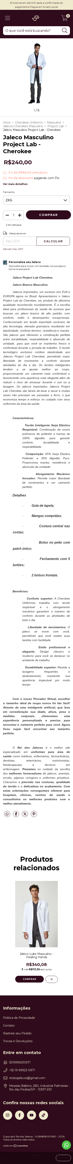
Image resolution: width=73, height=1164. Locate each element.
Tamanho (9, 192)
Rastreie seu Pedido (17, 1033)
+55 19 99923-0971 (22, 1070)
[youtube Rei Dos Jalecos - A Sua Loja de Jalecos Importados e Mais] (31, 1115)
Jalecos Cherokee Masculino (23, 126)
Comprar (29, 979)
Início (7, 122)
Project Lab (55, 126)
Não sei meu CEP (13, 248)
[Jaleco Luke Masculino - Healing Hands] (51, 979)
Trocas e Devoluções (17, 1041)
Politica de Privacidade (19, 1018)
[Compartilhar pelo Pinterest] (34, 815)
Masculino (54, 122)
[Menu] (7, 18)
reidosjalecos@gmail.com (27, 1078)
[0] (64, 19)
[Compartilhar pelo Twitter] (25, 815)
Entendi (63, 1158)
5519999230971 (20, 1062)
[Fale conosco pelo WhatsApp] (66, 1145)
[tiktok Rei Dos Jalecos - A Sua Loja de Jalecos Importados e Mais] (43, 1115)
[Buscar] (65, 30)
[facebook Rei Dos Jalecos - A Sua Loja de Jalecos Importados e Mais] (19, 1115)
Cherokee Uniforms (29, 122)
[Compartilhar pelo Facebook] (16, 815)
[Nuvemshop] (15, 1146)
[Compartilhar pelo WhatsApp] (7, 814)
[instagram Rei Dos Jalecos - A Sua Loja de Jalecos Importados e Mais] (7, 1115)
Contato (9, 1025)
